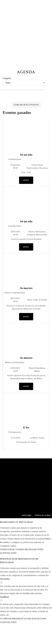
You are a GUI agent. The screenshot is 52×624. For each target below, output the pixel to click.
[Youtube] (14, 505)
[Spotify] (30, 505)
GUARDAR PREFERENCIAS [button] (13, 619)
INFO (26, 180)
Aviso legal (26, 515)
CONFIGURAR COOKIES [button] (12, 549)
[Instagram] (22, 505)
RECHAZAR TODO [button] (34, 549)
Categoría (7, 78)
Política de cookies (43, 515)
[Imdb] (38, 505)
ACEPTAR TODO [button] (8, 553)
